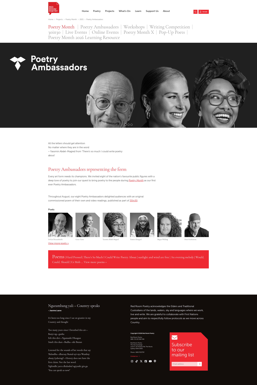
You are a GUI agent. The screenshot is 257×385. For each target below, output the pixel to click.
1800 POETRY (139, 352)
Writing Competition (170, 27)
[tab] (125, 124)
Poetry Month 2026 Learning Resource (84, 37)
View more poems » (95, 262)
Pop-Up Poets (172, 32)
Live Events (76, 32)
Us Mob (75, 262)
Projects (59, 19)
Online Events (105, 32)
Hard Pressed (74, 257)
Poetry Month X (139, 32)
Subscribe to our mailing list (183, 349)
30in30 (54, 32)
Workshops (134, 27)
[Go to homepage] (53, 8)
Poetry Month (71, 19)
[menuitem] (85, 11)
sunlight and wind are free (153, 257)
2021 (82, 19)
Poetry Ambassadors (99, 27)
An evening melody (182, 257)
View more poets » (58, 243)
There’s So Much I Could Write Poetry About (110, 257)
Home (50, 19)
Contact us (134, 356)
